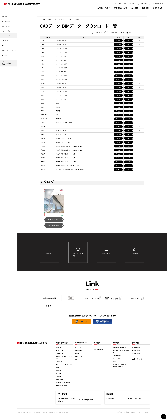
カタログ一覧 (6, 31)
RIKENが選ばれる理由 (119, 347)
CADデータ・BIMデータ (54, 19)
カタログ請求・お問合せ (54, 225)
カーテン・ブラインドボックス (64, 364)
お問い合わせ (158, 8)
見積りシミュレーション (9, 50)
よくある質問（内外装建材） (63, 382)
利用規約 (119, 412)
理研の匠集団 (79, 350)
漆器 (76, 359)
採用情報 (145, 8)
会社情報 (134, 8)
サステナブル (116, 358)
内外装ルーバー (60, 347)
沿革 (114, 361)
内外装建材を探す (103, 8)
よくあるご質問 (157, 4)
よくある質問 (98, 349)
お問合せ (4, 55)
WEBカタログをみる (54, 219)
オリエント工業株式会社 (134, 398)
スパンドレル (59, 350)
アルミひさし (59, 353)
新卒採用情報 (136, 350)
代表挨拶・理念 (117, 355)
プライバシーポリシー (144, 412)
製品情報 (4, 16)
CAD (129, 40)
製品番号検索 (6, 21)
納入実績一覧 (6, 26)
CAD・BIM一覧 (6, 36)
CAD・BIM (131, 4)
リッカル (77, 353)
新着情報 (97, 343)
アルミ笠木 (59, 361)
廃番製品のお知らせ (61, 385)
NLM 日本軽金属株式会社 (86, 400)
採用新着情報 (136, 347)
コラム (4, 46)
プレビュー (118, 40)
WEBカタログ (119, 4)
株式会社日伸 (110, 398)
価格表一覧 (5, 41)
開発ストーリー (79, 356)
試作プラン (78, 347)
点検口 (57, 367)
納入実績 (144, 4)
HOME (43, 19)
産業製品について (120, 8)
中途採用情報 (136, 353)
